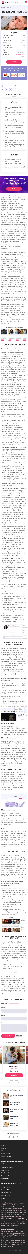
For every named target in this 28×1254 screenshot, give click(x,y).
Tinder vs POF (5, 1190)
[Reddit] (9, 1136)
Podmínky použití (6, 1156)
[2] (12, 1003)
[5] (18, 1003)
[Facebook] (2, 89)
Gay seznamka (5, 1176)
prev (11, 1081)
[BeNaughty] (6, 75)
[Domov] (10, 2)
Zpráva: (3, 1023)
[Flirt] (14, 75)
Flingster (3, 1198)
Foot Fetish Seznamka (7, 1173)
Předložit (8, 1036)
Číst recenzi (14, 1071)
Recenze (3, 1148)
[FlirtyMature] (6, 1124)
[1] (10, 1003)
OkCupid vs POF (5, 1187)
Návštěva (14, 62)
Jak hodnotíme (5, 1151)
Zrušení (19, 1036)
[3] (14, 1003)
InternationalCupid (6, 1193)
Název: (3, 1007)
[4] (16, 1003)
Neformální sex (5, 1170)
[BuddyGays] (6, 1110)
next (17, 1081)
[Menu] (26, 2)
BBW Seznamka (5, 1178)
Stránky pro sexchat (7, 1167)
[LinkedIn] (6, 89)
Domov (3, 1145)
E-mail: (3, 1015)
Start (14, 188)
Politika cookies (5, 1153)
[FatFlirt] (6, 1117)
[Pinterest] (14, 89)
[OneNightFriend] (21, 75)
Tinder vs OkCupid (6, 1195)
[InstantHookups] (6, 1103)
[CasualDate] (6, 1096)
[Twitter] (10, 89)
